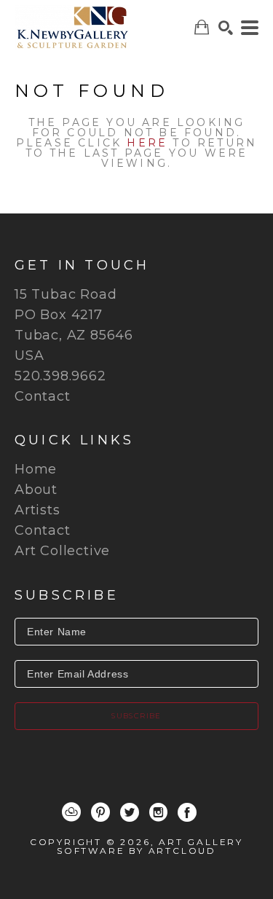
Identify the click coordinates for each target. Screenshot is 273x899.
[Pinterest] (100, 812)
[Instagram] (158, 812)
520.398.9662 (60, 375)
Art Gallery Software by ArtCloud (150, 846)
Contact (43, 396)
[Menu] (249, 27)
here (147, 142)
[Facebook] (187, 812)
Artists (37, 510)
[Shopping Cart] (201, 27)
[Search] (225, 27)
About (36, 489)
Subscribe (136, 716)
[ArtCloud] (71, 812)
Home (36, 469)
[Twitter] (129, 812)
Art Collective (62, 550)
